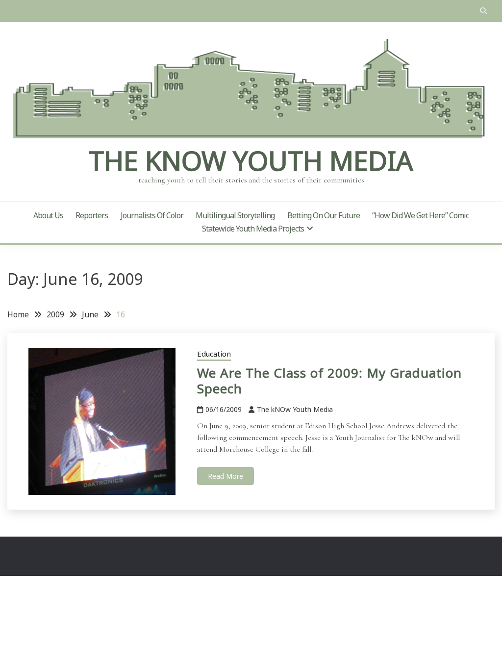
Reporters (91, 215)
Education (214, 354)
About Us (48, 215)
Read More (225, 476)
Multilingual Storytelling (235, 215)
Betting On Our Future (323, 215)
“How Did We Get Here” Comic (420, 215)
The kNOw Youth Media (251, 160)
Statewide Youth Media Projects (253, 228)
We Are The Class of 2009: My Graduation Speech (329, 381)
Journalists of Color (152, 215)
